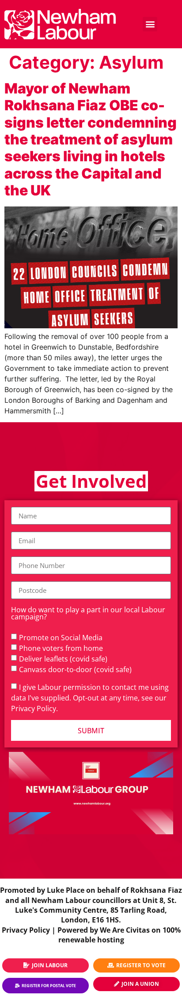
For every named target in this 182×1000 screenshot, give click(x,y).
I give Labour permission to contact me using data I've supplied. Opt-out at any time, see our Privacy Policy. (90, 697)
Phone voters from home (61, 648)
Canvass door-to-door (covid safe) (75, 669)
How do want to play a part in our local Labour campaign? (88, 614)
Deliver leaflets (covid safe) (63, 659)
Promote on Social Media (60, 637)
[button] (150, 24)
